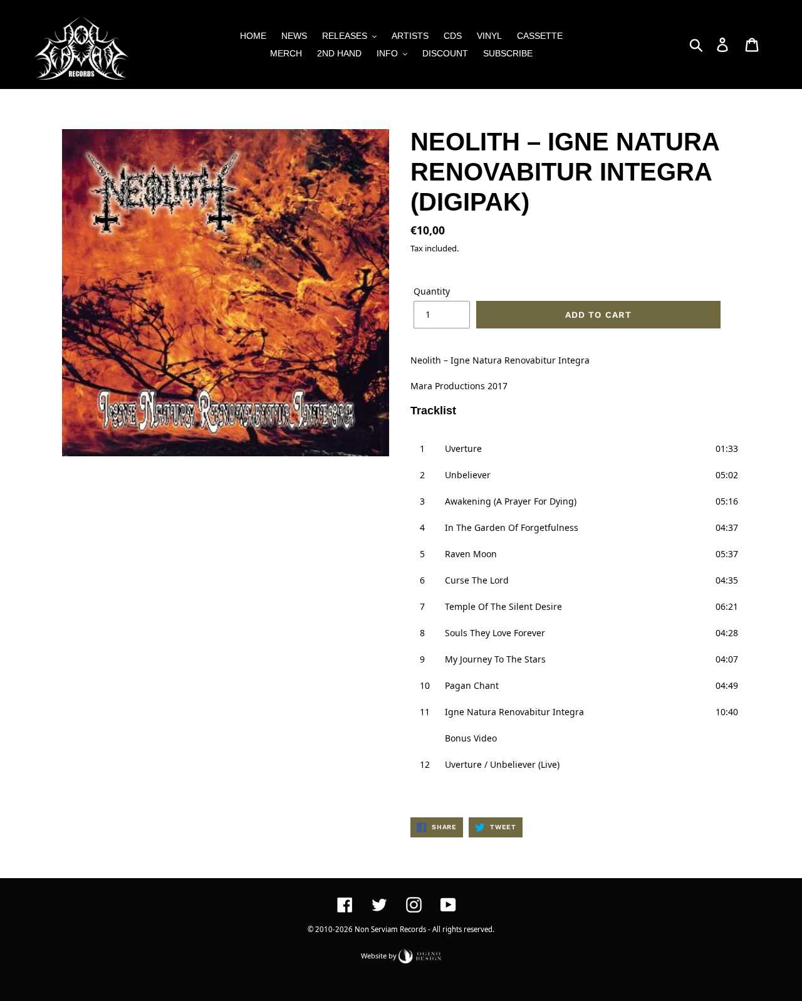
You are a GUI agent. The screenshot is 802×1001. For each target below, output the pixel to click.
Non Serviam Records (390, 929)
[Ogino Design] (419, 955)
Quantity (432, 291)
